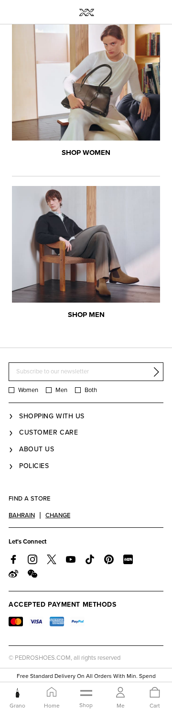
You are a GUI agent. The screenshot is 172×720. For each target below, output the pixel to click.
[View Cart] (155, 693)
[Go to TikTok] (90, 559)
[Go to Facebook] (13, 559)
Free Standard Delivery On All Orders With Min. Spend (86, 676)
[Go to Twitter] (51, 559)
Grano (17, 705)
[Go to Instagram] (32, 559)
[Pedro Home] (86, 12)
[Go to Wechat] (32, 573)
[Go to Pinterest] (109, 559)
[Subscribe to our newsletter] (156, 372)
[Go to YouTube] (70, 559)
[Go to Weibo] (13, 573)
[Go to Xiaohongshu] (128, 559)
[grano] (17, 693)
